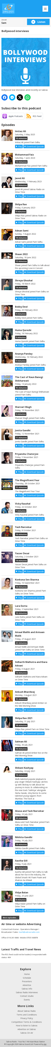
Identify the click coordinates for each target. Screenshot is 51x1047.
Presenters (27, 981)
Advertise (27, 985)
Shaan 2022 (21, 254)
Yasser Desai (22, 553)
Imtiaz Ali (20, 131)
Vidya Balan (21, 892)
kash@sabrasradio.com (29, 932)
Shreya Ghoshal (24, 280)
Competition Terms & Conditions (26, 1022)
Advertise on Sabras (27, 1029)
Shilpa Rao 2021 (23, 718)
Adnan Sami (21, 230)
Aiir (45, 1044)
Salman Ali (21, 741)
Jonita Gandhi (22, 430)
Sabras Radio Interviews (27, 992)
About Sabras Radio (27, 1011)
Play (20, 146)
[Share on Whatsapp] (27, 97)
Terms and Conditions (27, 1014)
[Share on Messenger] (12, 97)
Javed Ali (20, 178)
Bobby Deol (21, 306)
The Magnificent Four (27, 480)
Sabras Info (27, 988)
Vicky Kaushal (22, 503)
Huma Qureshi (23, 330)
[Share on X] (20, 97)
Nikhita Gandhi (23, 837)
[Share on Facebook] (4, 97)
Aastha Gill (21, 860)
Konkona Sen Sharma (27, 579)
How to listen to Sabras (26, 1025)
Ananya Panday (23, 353)
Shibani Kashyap (24, 767)
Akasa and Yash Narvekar (29, 811)
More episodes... (10, 917)
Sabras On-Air (26, 1032)
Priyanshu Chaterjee (26, 454)
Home (27, 974)
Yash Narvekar (23, 527)
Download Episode (35, 146)
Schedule (27, 977)
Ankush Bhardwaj (25, 691)
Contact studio (27, 996)
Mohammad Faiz (24, 154)
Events (27, 999)
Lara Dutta (21, 605)
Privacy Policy (26, 1018)
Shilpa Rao (21, 204)
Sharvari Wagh (23, 407)
